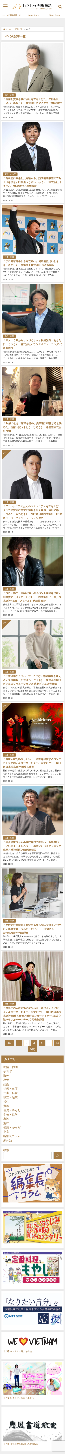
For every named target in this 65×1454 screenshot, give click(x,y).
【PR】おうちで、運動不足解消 (18, 1397)
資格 (6, 1105)
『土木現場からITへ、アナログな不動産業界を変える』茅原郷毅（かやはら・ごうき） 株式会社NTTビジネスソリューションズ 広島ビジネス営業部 (32, 680)
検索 (6, 1150)
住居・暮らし (12, 1110)
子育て (7, 1071)
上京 (6, 1131)
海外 (6, 1075)
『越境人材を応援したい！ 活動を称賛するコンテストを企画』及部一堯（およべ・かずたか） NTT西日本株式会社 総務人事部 (32, 763)
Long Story (33, 15)
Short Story (54, 15)
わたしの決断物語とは (11, 15)
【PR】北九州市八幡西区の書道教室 (20, 1444)
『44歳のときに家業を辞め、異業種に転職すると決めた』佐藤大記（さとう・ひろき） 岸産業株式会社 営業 (32, 427)
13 (57, 1042)
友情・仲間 (10, 1067)
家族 (6, 1118)
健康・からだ (10, 174)
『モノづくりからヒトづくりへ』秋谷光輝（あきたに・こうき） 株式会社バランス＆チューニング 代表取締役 (32, 344)
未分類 (7, 1140)
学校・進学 (10, 1114)
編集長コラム (12, 1136)
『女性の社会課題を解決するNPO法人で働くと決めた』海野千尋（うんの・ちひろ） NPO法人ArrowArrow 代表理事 (32, 929)
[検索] (57, 1155)
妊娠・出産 (10, 1088)
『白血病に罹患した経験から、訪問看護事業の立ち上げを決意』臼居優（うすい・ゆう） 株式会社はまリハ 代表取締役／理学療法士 (32, 182)
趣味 (6, 1123)
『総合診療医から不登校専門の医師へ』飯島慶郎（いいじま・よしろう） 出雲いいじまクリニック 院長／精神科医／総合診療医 (32, 846)
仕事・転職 (9, 257)
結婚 (6, 1084)
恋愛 (6, 1080)
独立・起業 (9, 95)
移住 (6, 1101)
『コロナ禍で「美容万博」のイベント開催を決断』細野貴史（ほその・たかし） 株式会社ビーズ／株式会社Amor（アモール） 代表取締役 (32, 597)
